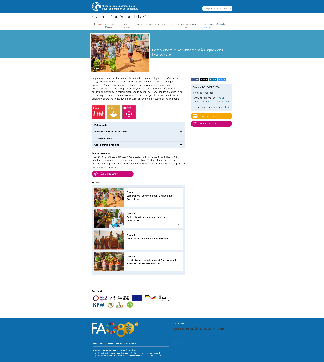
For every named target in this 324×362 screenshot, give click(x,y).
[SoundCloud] (192, 329)
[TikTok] (196, 328)
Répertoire (162, 24)
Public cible (100, 125)
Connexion (221, 24)
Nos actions (127, 25)
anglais (225, 107)
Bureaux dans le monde (125, 343)
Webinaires (151, 24)
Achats (158, 356)
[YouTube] (222, 329)
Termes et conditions (127, 350)
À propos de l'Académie (110, 25)
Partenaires (174, 24)
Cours (100, 24)
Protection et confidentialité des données (110, 353)
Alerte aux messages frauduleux (144, 353)
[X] (218, 328)
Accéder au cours (209, 116)
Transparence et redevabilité (140, 356)
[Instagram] (183, 329)
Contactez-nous (109, 350)
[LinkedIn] (187, 329)
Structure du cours (105, 138)
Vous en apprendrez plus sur (110, 131)
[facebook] (179, 329)
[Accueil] (94, 24)
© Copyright (99, 68)
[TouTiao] (200, 329)
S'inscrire (207, 27)
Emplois (96, 350)
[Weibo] (209, 329)
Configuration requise (106, 144)
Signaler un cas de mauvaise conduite (109, 356)
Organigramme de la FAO (103, 343)
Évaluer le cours (109, 173)
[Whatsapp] (214, 329)
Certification (139, 24)
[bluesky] (175, 329)
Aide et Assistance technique (188, 25)
